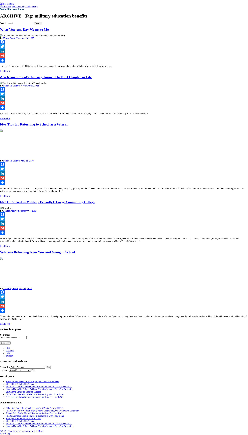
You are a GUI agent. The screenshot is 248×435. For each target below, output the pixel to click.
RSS (8, 348)
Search (3, 23)
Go (48, 367)
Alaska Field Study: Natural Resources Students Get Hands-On (34, 397)
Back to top (5, 433)
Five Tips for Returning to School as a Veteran (34, 124)
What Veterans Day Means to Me (24, 29)
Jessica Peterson (11, 211)
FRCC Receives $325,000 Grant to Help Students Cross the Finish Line (39, 386)
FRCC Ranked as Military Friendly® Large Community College (47, 202)
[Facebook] (124, 42)
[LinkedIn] (124, 51)
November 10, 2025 (25, 38)
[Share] (124, 60)
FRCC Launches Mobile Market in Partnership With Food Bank (35, 394)
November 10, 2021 (30, 85)
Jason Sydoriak (10, 288)
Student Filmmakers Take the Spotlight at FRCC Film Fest (32, 381)
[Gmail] (124, 55)
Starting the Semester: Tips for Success (23, 392)
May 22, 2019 (27, 160)
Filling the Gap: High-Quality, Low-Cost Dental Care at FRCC (35, 408)
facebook (10, 350)
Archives (4, 370)
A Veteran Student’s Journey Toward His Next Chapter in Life (46, 77)
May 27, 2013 (25, 288)
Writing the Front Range (12, 9)
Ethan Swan (9, 38)
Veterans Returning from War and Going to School (37, 252)
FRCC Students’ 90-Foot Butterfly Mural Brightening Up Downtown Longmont (43, 410)
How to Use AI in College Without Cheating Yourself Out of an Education (39, 389)
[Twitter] (124, 46)
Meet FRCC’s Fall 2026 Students (21, 384)
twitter (8, 353)
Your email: (5, 335)
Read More (5, 71)
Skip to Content (7, 4)
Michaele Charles (11, 85)
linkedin (9, 356)
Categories (5, 367)
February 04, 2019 (28, 211)
